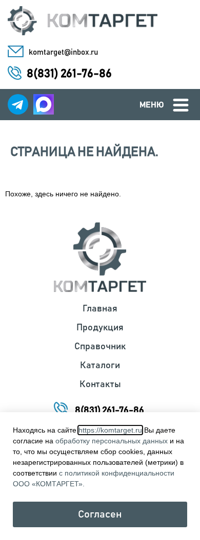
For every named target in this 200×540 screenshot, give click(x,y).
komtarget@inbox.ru (63, 52)
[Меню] (180, 105)
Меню (151, 105)
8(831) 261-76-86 (69, 74)
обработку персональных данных (111, 441)
